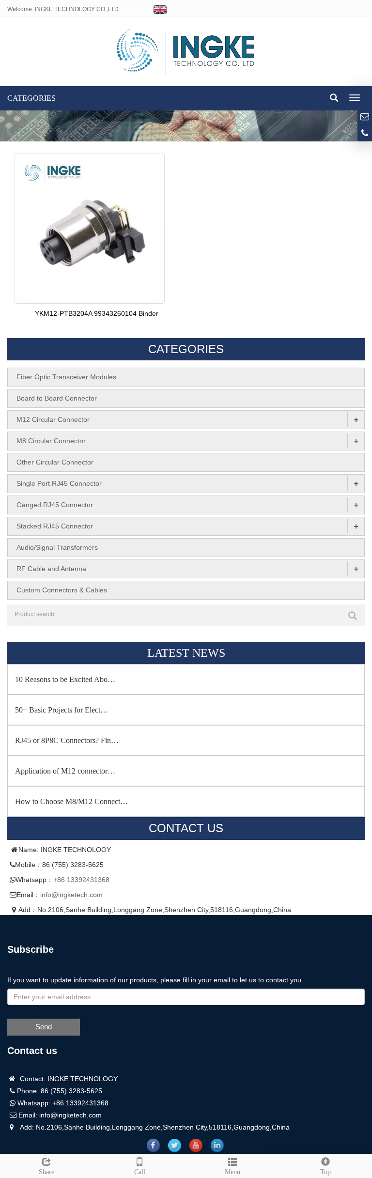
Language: (139, 9)
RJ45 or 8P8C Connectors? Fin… (67, 740)
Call (139, 1172)
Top (325, 1172)
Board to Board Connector (56, 398)
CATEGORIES (31, 98)
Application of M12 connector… (65, 771)
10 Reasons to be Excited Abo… (65, 679)
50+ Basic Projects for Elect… (61, 710)
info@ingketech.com (71, 895)
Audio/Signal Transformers (57, 547)
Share (46, 1172)
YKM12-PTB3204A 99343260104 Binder (96, 313)
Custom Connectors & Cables (61, 590)
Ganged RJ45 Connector (54, 505)
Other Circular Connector (54, 462)
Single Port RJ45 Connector (59, 483)
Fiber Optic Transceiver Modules (66, 377)
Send (43, 1027)
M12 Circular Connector (53, 419)
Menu (232, 1172)
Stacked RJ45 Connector (54, 526)
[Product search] (353, 615)
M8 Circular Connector (51, 441)
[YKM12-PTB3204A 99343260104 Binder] (90, 228)
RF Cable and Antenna (51, 569)
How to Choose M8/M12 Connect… (71, 801)
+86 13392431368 (81, 880)
